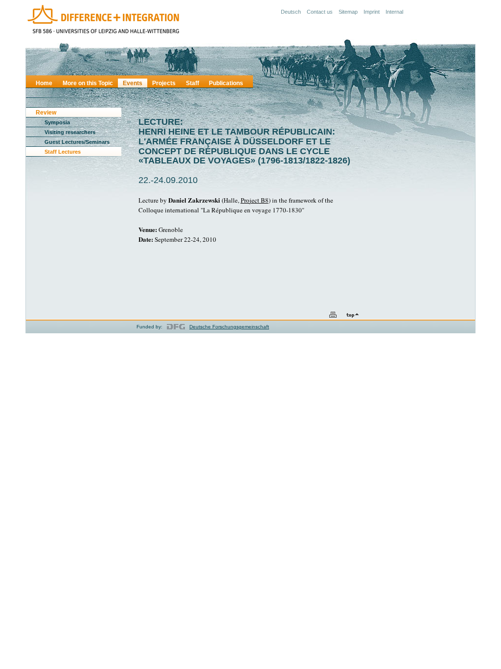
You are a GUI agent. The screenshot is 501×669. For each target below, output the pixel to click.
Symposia (57, 122)
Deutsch (291, 12)
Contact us (320, 12)
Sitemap (348, 12)
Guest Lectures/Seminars (77, 142)
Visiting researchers (70, 132)
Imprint (372, 12)
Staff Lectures (63, 152)
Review (46, 112)
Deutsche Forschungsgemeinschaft (229, 326)
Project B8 (255, 200)
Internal (394, 12)
